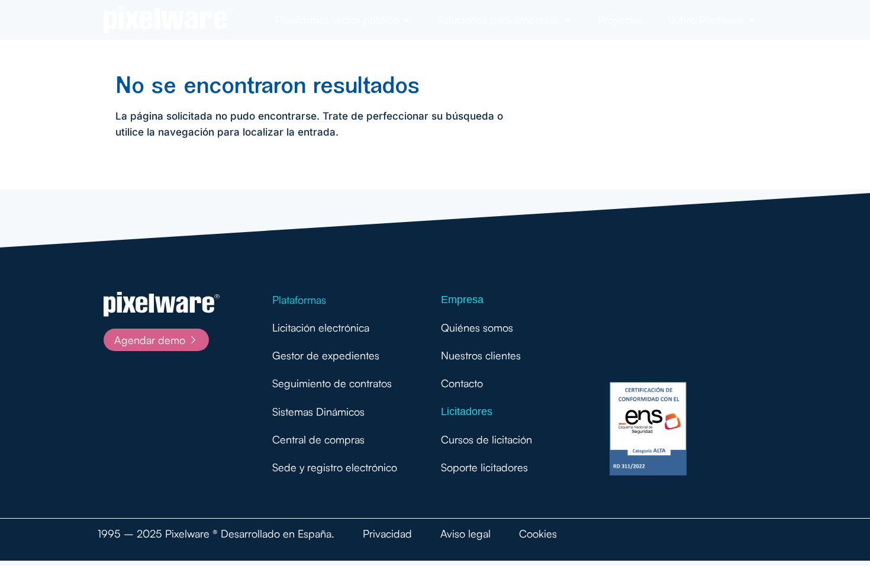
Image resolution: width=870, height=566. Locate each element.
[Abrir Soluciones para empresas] (567, 20)
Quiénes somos (477, 327)
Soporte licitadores (484, 467)
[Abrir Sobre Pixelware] (751, 20)
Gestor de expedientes (325, 355)
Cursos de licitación (486, 439)
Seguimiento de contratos (332, 383)
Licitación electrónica (320, 327)
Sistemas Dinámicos (318, 411)
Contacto (462, 383)
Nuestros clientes (481, 355)
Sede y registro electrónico (334, 467)
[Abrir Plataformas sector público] (406, 20)
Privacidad (387, 533)
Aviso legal (465, 533)
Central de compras (318, 439)
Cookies (538, 533)
